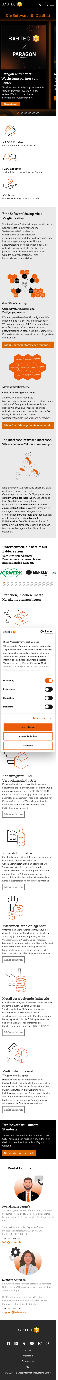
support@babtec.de (14, 1312)
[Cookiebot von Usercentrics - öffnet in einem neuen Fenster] (40, 632)
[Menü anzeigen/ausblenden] (52, 4)
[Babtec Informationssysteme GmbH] (12, 4)
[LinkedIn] (16, 1343)
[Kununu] (40, 1343)
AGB (28, 1366)
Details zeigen (40, 718)
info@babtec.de (11, 1242)
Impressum (28, 1355)
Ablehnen (28, 745)
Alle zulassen (27, 727)
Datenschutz (28, 1361)
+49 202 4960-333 (12, 1308)
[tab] (18, 113)
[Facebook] (8, 1343)
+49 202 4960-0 (11, 1238)
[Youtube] (32, 1343)
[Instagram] (47, 1343)
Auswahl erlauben (28, 736)
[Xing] (24, 1343)
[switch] (49, 689)
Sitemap (28, 1350)
